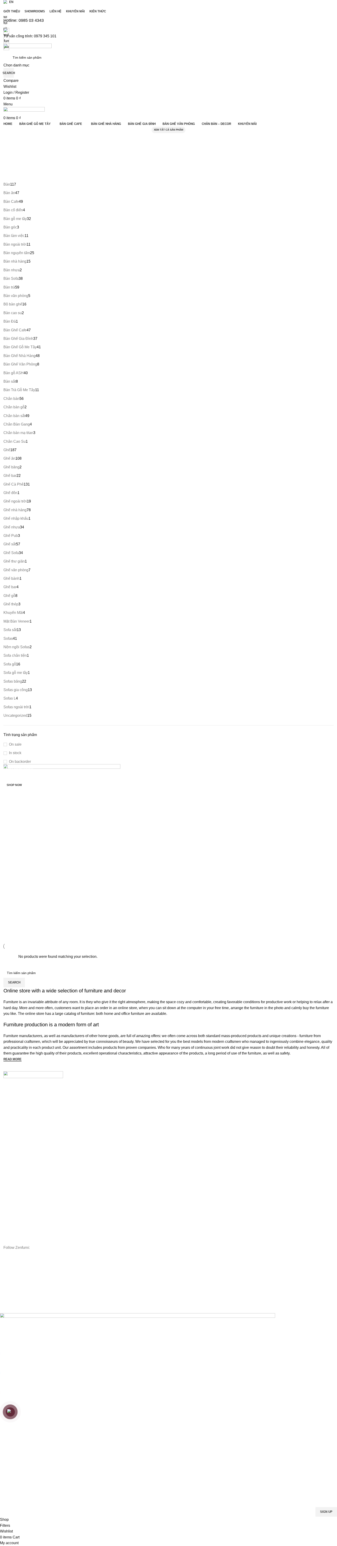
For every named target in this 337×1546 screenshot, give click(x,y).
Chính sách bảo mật (18, 1297)
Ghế (6, 1178)
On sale (15, 744)
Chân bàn (10, 1170)
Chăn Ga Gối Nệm (16, 1217)
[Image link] (33, 1076)
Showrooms (12, 1104)
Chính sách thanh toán (19, 1274)
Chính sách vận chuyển (20, 1289)
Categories (16, 161)
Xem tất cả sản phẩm (168, 129)
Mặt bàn (9, 1162)
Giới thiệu (10, 1096)
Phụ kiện (9, 1233)
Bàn (6, 1154)
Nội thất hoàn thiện (17, 1241)
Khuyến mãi (12, 1119)
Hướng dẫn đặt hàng (18, 1266)
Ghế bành (10, 1186)
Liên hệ (8, 1112)
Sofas (7, 1194)
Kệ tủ (7, 1201)
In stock (15, 753)
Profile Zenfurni (14, 1135)
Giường (8, 1209)
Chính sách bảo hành (19, 1282)
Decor (7, 1225)
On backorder (20, 761)
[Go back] (12, 139)
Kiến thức (10, 1127)
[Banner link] (168, 853)
